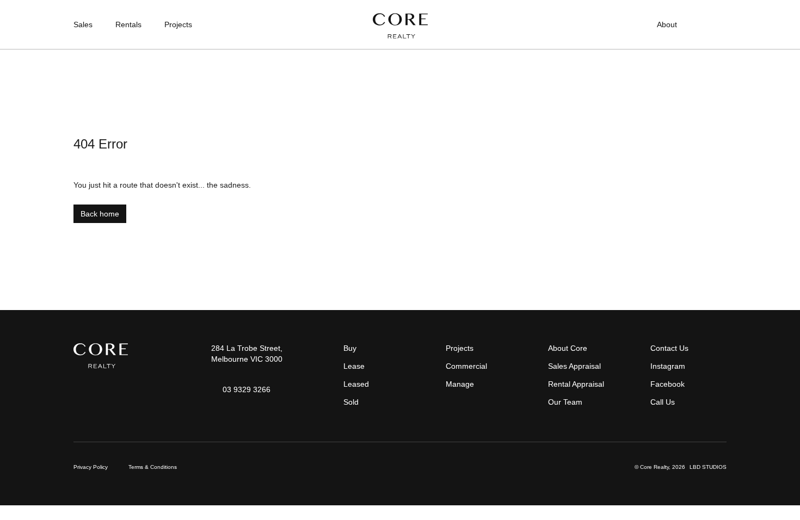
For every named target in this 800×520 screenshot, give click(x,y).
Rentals (128, 24)
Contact (713, 24)
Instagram (667, 366)
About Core (567, 348)
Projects (178, 24)
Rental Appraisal (576, 384)
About (667, 24)
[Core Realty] (400, 26)
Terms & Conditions (152, 467)
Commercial (466, 366)
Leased (356, 384)
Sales (83, 24)
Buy (349, 348)
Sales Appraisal (574, 366)
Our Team (565, 402)
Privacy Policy (90, 467)
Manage (460, 384)
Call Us (662, 402)
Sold (351, 402)
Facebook (667, 384)
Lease (354, 366)
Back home (100, 213)
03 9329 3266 (246, 389)
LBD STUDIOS (708, 467)
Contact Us (669, 348)
